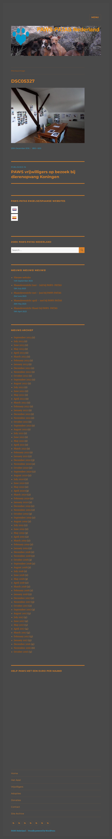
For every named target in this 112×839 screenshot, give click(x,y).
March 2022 (20, 402)
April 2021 (19, 444)
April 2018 (19, 582)
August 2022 (20, 383)
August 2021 (20, 429)
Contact (15, 807)
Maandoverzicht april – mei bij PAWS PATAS (38, 300)
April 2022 (19, 398)
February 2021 (21, 452)
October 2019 (21, 513)
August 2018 (20, 567)
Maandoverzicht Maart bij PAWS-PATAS (36, 308)
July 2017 (18, 617)
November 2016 (22, 648)
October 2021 (21, 421)
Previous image (18, 71)
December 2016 (22, 644)
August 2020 (20, 475)
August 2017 (20, 613)
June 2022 (19, 391)
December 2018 (22, 552)
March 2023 (20, 356)
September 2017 (22, 609)
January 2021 (21, 456)
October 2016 (21, 651)
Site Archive (17, 813)
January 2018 (21, 594)
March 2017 (20, 632)
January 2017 (21, 640)
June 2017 (19, 621)
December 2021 (22, 414)
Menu (95, 17)
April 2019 (19, 536)
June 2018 (19, 575)
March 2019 (20, 540)
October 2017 (21, 605)
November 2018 (22, 556)
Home (14, 773)
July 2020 (19, 479)
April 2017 (19, 628)
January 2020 (21, 502)
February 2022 (22, 406)
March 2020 (20, 494)
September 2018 (22, 563)
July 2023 (19, 341)
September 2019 (22, 517)
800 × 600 (36, 148)
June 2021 (19, 437)
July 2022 (19, 387)
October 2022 (21, 375)
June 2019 (19, 529)
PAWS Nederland (18, 831)
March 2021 (20, 448)
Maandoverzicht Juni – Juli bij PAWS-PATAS (38, 285)
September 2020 (23, 471)
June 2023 (19, 345)
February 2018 (21, 590)
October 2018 (21, 559)
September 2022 (23, 379)
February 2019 (21, 544)
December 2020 (22, 460)
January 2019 (21, 548)
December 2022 (22, 368)
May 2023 (19, 349)
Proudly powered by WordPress (41, 831)
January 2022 (21, 410)
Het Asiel (16, 780)
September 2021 (22, 425)
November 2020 (22, 464)
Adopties (16, 793)
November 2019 (22, 510)
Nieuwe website (22, 277)
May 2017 (19, 625)
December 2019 (22, 506)
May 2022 (19, 395)
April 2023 (19, 352)
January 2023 (21, 364)
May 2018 (19, 579)
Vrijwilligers (17, 786)
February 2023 (21, 360)
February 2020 (22, 498)
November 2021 (22, 418)
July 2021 (18, 433)
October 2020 (21, 467)
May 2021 (19, 441)
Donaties (16, 800)
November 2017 (22, 602)
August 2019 (20, 521)
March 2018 (20, 586)
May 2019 (19, 533)
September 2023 (23, 337)
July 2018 (18, 571)
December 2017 (22, 598)
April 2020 (19, 490)
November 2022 (22, 372)
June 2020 (19, 483)
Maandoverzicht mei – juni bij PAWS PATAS (37, 292)
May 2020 (19, 487)
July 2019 (19, 525)
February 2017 (21, 636)
